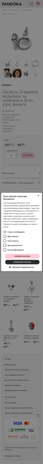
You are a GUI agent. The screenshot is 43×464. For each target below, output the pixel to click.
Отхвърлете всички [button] (22, 262)
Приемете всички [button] (22, 256)
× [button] (38, 195)
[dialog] (21, 232)
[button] (21, 267)
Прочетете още (15, 227)
